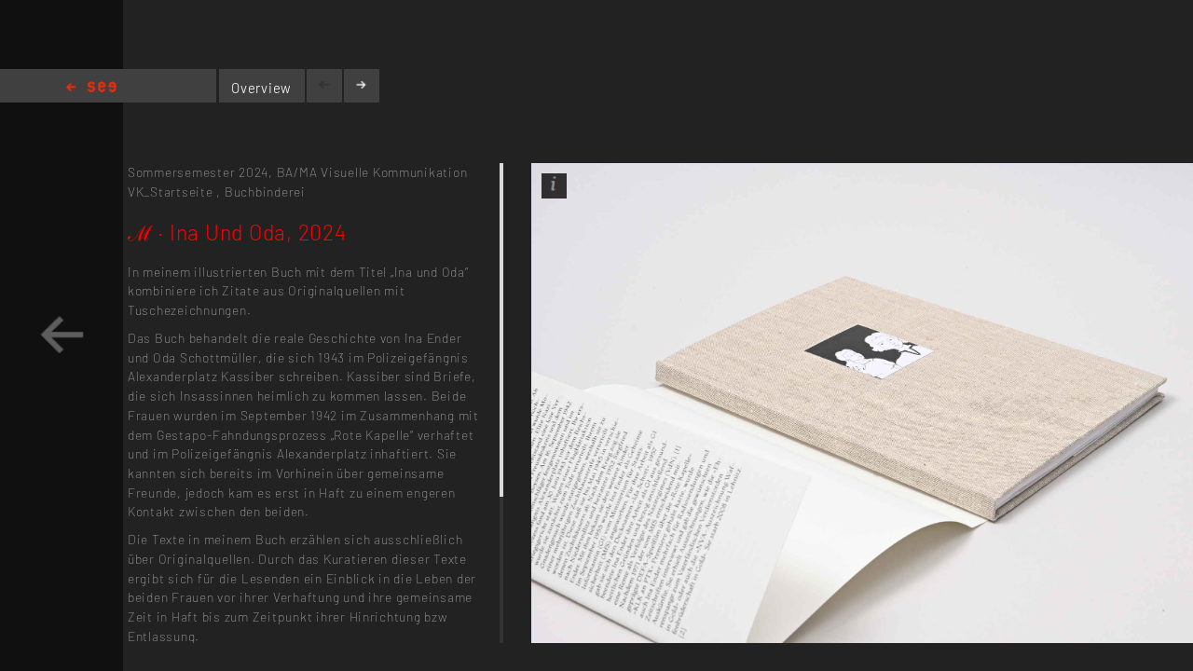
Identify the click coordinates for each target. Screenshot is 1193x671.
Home (91, 88)
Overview (261, 87)
